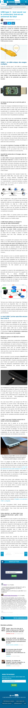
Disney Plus (22, 4)
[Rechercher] (25, 2)
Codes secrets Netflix (12, 4)
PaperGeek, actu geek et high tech (13, 1)
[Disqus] (14, 599)
